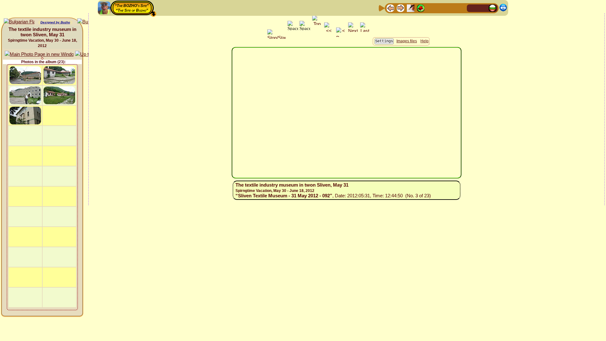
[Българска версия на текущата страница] (19, 22)
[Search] (461, 7)
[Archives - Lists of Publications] (410, 7)
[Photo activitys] (441, 7)
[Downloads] (451, 7)
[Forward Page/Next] (400, 7)
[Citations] (421, 7)
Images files (406, 41)
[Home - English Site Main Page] (482, 7)
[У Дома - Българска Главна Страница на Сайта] (492, 7)
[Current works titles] (431, 7)
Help (424, 41)
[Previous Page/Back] (390, 7)
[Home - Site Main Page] (472, 7)
